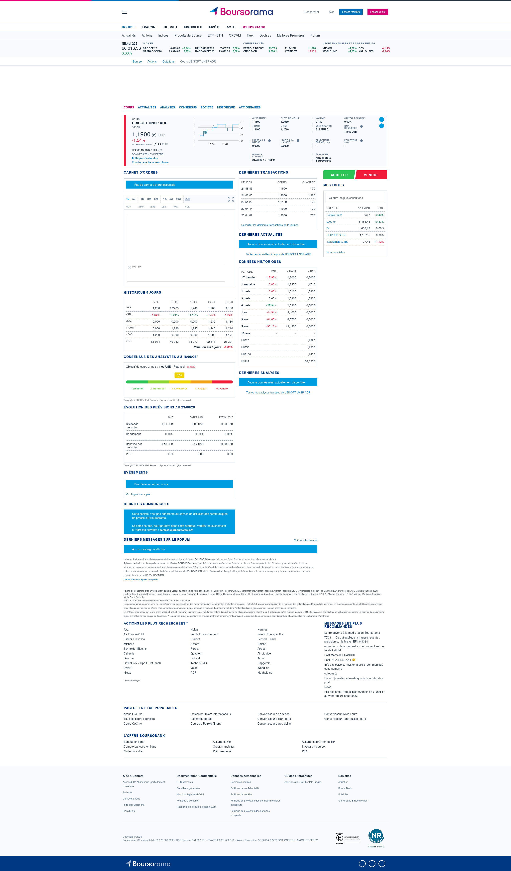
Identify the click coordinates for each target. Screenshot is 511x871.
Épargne (150, 27)
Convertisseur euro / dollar (274, 723)
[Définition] (269, 140)
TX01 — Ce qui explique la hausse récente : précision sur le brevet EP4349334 (352, 639)
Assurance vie (222, 742)
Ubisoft (261, 644)
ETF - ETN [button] (215, 35)
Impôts (214, 27)
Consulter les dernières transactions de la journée (269, 224)
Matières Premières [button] (291, 35)
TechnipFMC (199, 663)
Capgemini (264, 663)
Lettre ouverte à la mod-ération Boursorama (352, 633)
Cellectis (129, 653)
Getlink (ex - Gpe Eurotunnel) (142, 663)
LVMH (127, 668)
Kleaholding (264, 672)
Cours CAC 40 (133, 723)
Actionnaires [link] (249, 107)
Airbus (261, 649)
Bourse (129, 27)
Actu (231, 27)
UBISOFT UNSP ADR (149, 122)
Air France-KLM (134, 634)
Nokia (194, 629)
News (327, 687)
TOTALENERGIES (337, 241)
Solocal (195, 658)
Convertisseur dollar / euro (274, 719)
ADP (193, 672)
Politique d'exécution (145, 158)
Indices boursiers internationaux (211, 714)
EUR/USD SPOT (336, 235)
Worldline (263, 668)
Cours (129, 107)
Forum (315, 35)
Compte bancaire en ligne (140, 746)
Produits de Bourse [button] (188, 35)
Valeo (194, 668)
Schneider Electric (135, 649)
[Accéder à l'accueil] (125, 61)
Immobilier (192, 27)
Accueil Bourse (133, 714)
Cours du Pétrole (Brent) (206, 723)
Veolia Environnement (204, 634)
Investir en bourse (313, 746)
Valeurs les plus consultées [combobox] (346, 198)
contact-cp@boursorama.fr (176, 530)
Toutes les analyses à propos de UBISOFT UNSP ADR (278, 392)
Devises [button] (265, 35)
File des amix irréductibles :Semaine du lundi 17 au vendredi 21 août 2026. (354, 694)
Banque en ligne (134, 742)
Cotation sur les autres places (150, 162)
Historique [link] (226, 107)
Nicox (127, 672)
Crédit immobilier (223, 746)
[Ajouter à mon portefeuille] (381, 119)
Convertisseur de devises (273, 714)
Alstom (195, 644)
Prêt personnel (222, 751)
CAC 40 (331, 221)
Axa (126, 629)
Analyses (167, 107)
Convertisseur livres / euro (341, 714)
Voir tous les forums (305, 540)
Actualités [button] (129, 35)
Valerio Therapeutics (270, 634)
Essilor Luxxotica (134, 639)
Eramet (195, 639)
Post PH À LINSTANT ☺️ (340, 660)
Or (328, 228)
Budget (170, 27)
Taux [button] (250, 35)
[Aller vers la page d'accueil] (254, 12)
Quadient (196, 653)
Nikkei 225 (129, 43)
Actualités (147, 107)
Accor (261, 658)
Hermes (262, 629)
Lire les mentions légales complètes (141, 579)
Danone (129, 658)
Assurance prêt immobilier (318, 742)
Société (207, 107)
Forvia (195, 649)
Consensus (188, 107)
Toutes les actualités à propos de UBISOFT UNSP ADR (278, 254)
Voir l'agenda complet (138, 494)
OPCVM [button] (235, 35)
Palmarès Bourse (201, 719)
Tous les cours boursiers (139, 719)
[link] (127, 792)
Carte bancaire (133, 751)
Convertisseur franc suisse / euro (345, 719)
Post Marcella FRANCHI (339, 655)
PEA (304, 751)
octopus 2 (330, 673)
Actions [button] (147, 35)
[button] (124, 12)
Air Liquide (264, 653)
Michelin (129, 644)
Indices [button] (163, 35)
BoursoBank (253, 27)
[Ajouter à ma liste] (381, 126)
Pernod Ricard (266, 639)
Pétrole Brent (334, 215)
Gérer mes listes (335, 252)
